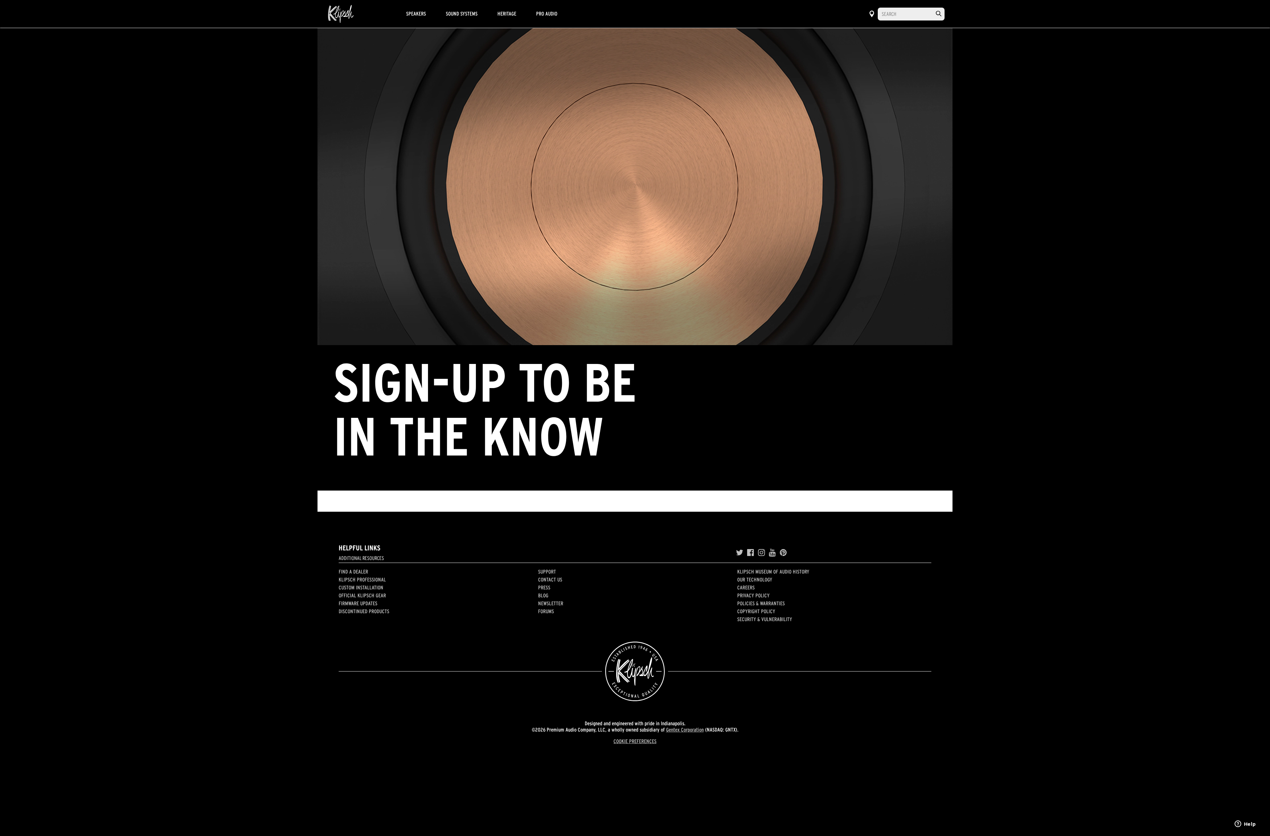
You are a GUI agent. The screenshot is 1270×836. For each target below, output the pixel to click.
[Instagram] (761, 553)
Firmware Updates (358, 603)
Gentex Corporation (685, 730)
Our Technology (754, 579)
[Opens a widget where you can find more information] (1245, 824)
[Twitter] (739, 553)
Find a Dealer (353, 572)
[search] (938, 13)
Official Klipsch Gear (362, 595)
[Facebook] (750, 553)
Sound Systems (462, 14)
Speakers (416, 14)
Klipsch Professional (362, 579)
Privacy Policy (753, 595)
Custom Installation (361, 587)
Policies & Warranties (761, 603)
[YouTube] (772, 553)
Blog (543, 595)
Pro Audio (546, 14)
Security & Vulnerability (764, 619)
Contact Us (550, 579)
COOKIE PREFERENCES (635, 741)
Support (547, 572)
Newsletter (550, 603)
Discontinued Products (364, 611)
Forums (546, 611)
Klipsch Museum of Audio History (773, 572)
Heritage (506, 14)
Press (544, 587)
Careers (746, 587)
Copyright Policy (756, 611)
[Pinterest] (783, 553)
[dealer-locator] (871, 13)
